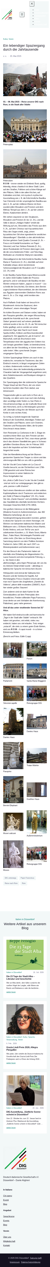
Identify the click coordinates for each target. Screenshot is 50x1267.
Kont (5, 1245)
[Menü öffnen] (22, 14)
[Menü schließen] (31, 3)
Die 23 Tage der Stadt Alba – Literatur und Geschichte (20, 977)
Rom (24, 883)
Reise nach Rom (11, 883)
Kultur (5, 39)
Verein (11, 39)
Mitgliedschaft (9, 1241)
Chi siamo (7, 1196)
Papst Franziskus (27, 878)
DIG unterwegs (10, 878)
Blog (5, 1204)
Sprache (31, 1037)
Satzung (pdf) (36, 1258)
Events (6, 1221)
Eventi (6, 1200)
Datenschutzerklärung (30, 1262)
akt (8, 1245)
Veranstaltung (11, 1040)
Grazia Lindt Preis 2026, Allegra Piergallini (22, 1048)
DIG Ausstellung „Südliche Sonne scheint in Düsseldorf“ (23, 1113)
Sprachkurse (8, 1216)
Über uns (7, 1237)
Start (37, 10)
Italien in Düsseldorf (14, 972)
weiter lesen (11, 992)
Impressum (15, 1262)
